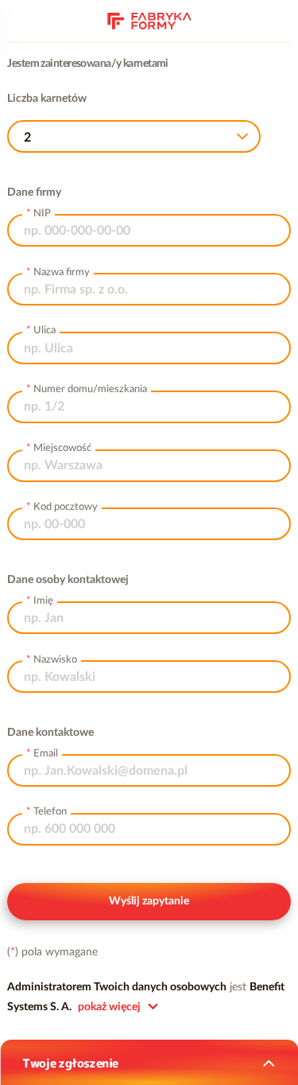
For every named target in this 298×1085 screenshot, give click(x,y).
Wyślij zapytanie (149, 901)
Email (45, 754)
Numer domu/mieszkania (90, 389)
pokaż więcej (109, 1007)
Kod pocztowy (65, 507)
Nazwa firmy (61, 272)
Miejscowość (62, 448)
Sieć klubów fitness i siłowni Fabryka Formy (149, 19)
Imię (43, 601)
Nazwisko (55, 660)
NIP (42, 213)
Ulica (44, 330)
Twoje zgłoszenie (70, 1063)
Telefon (50, 812)
